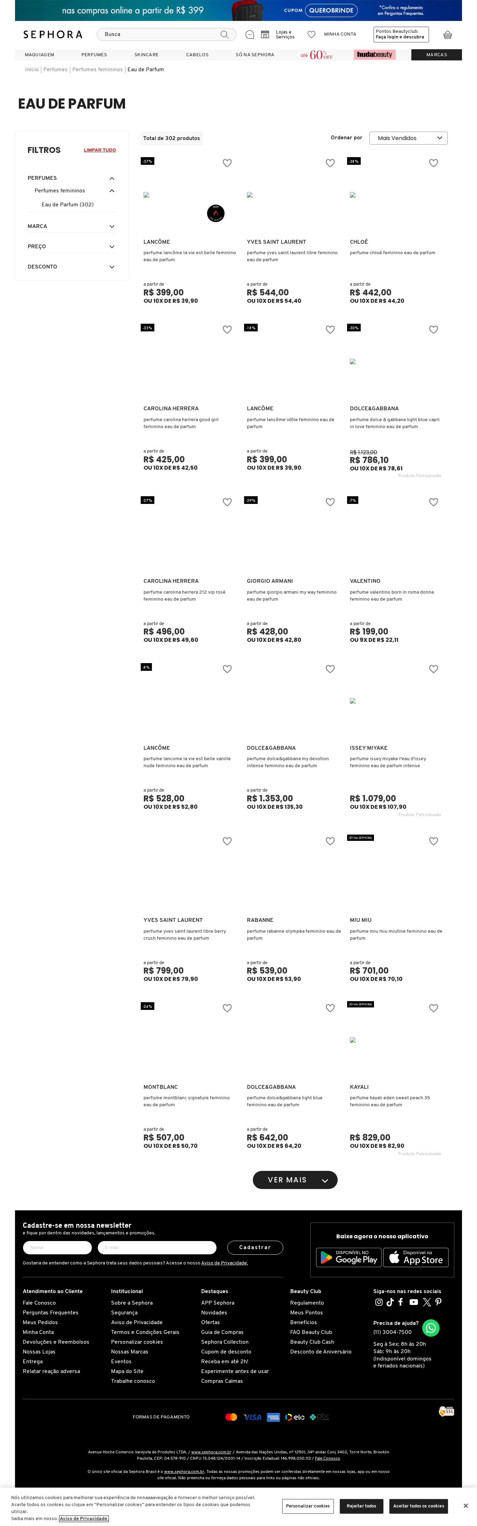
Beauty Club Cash (312, 1342)
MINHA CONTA (340, 34)
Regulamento (307, 1303)
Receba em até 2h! (224, 1362)
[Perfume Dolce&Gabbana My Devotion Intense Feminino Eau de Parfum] (292, 701)
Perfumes (55, 70)
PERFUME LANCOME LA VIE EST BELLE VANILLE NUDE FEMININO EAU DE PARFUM (187, 762)
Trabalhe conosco (133, 1381)
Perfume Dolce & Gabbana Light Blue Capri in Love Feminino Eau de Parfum (395, 423)
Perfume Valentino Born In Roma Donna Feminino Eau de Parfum (392, 596)
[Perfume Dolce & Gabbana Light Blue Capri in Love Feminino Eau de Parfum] (395, 361)
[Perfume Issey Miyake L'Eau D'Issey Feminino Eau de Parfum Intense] (395, 701)
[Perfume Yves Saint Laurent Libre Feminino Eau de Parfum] (292, 195)
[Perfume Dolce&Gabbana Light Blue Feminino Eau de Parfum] (292, 1040)
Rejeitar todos (361, 1506)
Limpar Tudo (100, 150)
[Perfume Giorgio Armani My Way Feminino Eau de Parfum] (292, 534)
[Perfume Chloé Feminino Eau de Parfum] (395, 195)
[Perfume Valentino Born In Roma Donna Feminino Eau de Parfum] (395, 534)
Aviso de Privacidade (137, 1323)
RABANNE (260, 920)
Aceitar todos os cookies (418, 1506)
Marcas (436, 55)
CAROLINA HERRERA (171, 409)
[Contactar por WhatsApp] (431, 1328)
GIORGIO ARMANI (270, 581)
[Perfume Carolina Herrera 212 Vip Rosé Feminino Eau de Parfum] (189, 534)
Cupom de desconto (226, 1352)
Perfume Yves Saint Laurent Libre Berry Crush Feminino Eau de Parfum (185, 935)
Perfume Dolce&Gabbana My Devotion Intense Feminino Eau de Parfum (288, 762)
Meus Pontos (306, 1313)
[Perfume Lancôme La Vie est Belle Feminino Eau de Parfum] (189, 195)
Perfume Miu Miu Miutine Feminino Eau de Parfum (396, 935)
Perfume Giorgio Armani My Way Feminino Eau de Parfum (292, 596)
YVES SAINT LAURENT (276, 242)
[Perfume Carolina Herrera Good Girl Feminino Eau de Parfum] (189, 361)
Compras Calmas (222, 1381)
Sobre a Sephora (132, 1303)
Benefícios (303, 1323)
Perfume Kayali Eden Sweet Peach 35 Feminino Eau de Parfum (390, 1101)
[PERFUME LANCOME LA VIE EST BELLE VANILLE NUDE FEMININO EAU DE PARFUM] (189, 701)
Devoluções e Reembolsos (56, 1342)
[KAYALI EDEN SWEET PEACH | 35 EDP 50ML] (395, 1040)
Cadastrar (255, 1247)
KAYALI (359, 1087)
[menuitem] (39, 54)
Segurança (124, 1313)
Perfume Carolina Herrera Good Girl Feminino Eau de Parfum (181, 423)
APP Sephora (217, 1303)
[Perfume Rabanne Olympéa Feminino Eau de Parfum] (292, 873)
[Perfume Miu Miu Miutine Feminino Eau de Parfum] (395, 873)
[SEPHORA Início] (53, 34)
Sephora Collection (225, 1342)
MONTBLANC (161, 1087)
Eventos (121, 1362)
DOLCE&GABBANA (374, 409)
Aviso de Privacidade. (224, 1263)
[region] (238, 1507)
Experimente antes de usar (235, 1371)
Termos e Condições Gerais (145, 1332)
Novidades (214, 1313)
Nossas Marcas (129, 1352)
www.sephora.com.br (211, 1452)
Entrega (33, 1362)
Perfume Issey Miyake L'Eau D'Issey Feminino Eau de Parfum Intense (388, 762)
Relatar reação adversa (51, 1371)
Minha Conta (38, 1332)
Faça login (387, 37)
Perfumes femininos (97, 70)
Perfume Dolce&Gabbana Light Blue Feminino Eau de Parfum (285, 1101)
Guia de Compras (222, 1332)
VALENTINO (365, 581)
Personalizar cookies (137, 1342)
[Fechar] (466, 1505)
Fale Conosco (39, 1303)
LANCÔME (157, 242)
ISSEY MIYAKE (369, 748)
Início (32, 70)
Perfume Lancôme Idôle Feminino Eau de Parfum (291, 423)
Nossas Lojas (39, 1352)
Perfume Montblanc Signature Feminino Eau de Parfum (187, 1101)
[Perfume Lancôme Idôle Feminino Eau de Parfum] (292, 361)
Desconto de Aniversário (321, 1352)
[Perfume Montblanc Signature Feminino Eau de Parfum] (189, 1040)
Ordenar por (346, 138)
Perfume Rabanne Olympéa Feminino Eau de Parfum (294, 935)
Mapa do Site (127, 1371)
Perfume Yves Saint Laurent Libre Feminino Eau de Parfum (292, 256)
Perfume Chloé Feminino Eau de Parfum (392, 253)
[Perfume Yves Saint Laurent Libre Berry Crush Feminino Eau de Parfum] (189, 873)
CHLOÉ (359, 242)
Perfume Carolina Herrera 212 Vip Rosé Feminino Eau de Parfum (185, 596)
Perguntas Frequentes (51, 1313)
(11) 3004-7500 (392, 1332)
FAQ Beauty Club (311, 1332)
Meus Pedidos (40, 1323)
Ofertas (210, 1323)
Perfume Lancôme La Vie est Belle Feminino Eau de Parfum (190, 256)
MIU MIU (361, 920)
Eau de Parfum (145, 70)
